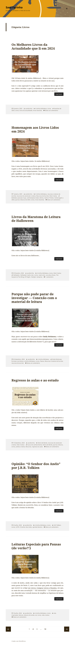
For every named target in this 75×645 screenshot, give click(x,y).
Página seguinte (66, 629)
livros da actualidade (25, 110)
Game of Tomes (49, 198)
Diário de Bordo (42, 443)
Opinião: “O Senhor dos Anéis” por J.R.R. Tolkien (36, 466)
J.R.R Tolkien (57, 525)
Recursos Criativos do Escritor (54, 361)
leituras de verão (29, 615)
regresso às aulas (37, 447)
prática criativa (20, 447)
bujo (24, 198)
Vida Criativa (53, 196)
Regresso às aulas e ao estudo (35, 380)
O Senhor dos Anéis (26, 527)
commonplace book (33, 198)
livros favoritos (37, 110)
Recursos (28, 447)
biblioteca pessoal (17, 198)
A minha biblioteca (41, 108)
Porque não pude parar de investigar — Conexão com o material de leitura (34, 298)
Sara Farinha (14, 7)
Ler (36, 615)
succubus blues (50, 275)
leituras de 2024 (25, 200)
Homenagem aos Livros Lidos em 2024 (35, 129)
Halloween (16, 275)
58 (45, 629)
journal (17, 200)
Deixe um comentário (51, 110)
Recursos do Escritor (42, 196)
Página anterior (8, 629)
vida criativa (45, 615)
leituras (60, 445)
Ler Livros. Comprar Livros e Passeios (42, 588)
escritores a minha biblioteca (26, 361)
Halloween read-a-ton (27, 275)
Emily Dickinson (57, 359)
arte (55, 613)
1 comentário (49, 277)
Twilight (33, 277)
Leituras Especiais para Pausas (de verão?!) (36, 546)
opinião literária (37, 527)
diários (41, 198)
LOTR (17, 527)
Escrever (14, 361)
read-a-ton (42, 275)
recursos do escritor (18, 363)
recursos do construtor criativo (26, 196)
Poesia (42, 361)
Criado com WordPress (19, 641)
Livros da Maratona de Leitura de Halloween (36, 219)
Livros (49, 108)
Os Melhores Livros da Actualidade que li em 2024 (33, 46)
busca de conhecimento (34, 445)
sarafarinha (28, 108)
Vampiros (39, 277)
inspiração (15, 615)
